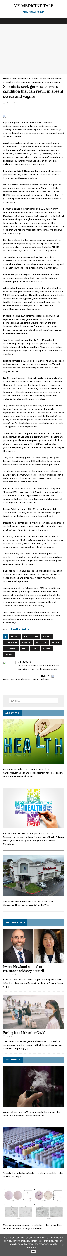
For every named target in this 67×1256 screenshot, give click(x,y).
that (35, 648)
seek (24, 648)
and (26, 636)
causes (46, 636)
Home (6, 78)
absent (15, 636)
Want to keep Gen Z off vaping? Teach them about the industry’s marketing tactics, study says (31, 1113)
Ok (33, 1251)
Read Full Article (20, 629)
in (37, 642)
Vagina (8, 654)
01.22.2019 (10, 102)
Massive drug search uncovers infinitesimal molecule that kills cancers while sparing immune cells (32, 1226)
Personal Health (20, 78)
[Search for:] (33, 701)
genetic (26, 642)
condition (11, 642)
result (55, 642)
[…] (7, 986)
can (36, 636)
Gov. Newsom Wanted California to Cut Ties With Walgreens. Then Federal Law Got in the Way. (28, 903)
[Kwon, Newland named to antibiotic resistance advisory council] (33, 961)
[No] (63, 1244)
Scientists (11, 648)
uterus (47, 648)
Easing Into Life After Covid (24, 1033)
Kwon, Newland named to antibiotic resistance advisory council (30, 969)
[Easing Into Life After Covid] (33, 1027)
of (45, 642)
